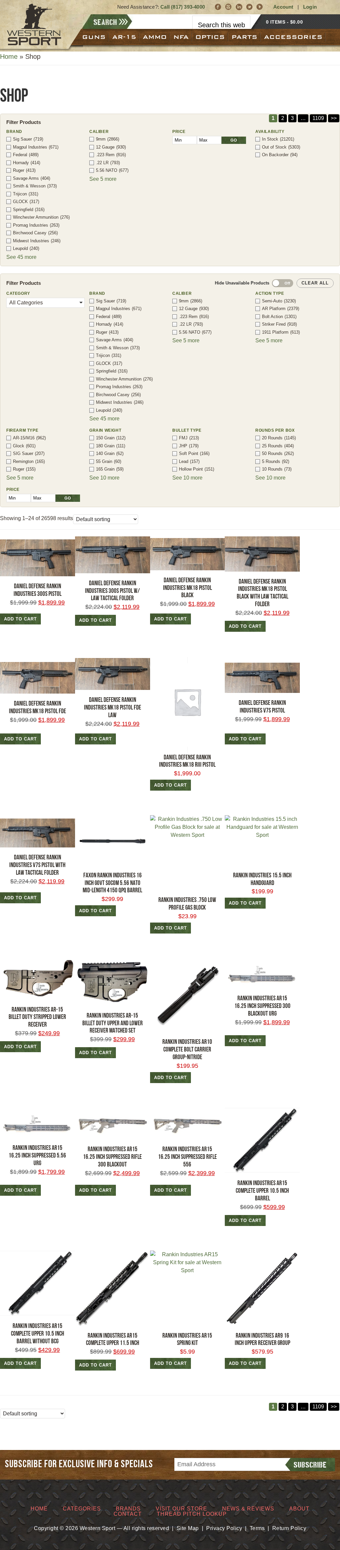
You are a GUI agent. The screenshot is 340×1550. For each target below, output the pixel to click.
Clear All (315, 282)
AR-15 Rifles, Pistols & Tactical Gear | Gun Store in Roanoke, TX (34, 24)
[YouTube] (259, 6)
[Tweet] (249, 6)
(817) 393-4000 (188, 7)
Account (283, 7)
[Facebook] (218, 6)
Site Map (188, 1528)
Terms (257, 1528)
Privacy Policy (224, 1528)
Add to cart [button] (20, 618)
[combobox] (221, 25)
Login (310, 7)
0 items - (284, 22)
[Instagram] (228, 6)
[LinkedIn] (239, 6)
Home (9, 56)
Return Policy (289, 1528)
